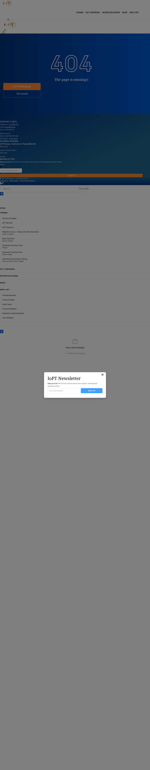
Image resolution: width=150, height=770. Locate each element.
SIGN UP (91, 390)
